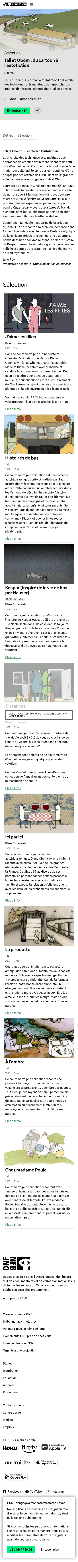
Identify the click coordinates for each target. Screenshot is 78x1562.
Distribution (11, 1370)
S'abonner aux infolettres (20, 1321)
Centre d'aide (12, 1412)
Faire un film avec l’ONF (19, 1343)
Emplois (8, 1427)
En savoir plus (50, 1549)
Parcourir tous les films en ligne (24, 1329)
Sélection (12, 53)
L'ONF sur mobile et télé (19, 1440)
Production (10, 1392)
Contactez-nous (13, 1405)
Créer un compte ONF (17, 1314)
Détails (8, 136)
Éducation (10, 1378)
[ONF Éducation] (15, 4)
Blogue (8, 1363)
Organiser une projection (19, 1350)
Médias (8, 1420)
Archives (9, 1385)
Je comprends (21, 1549)
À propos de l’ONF (15, 1298)
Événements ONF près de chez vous (27, 1336)
